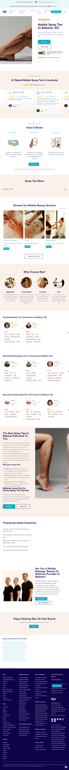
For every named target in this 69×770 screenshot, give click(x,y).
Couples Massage (23, 687)
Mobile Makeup (22, 710)
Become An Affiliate (7, 691)
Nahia (42, 106)
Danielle (56, 361)
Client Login (6, 731)
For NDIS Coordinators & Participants (41, 692)
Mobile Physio (22, 702)
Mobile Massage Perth (40, 711)
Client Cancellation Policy (9, 725)
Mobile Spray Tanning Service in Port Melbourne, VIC (15, 646)
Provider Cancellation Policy (9, 727)
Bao (33, 400)
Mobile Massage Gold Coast (41, 715)
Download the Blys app (8, 679)
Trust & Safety (6, 715)
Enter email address (56, 679)
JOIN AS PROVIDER (7, 677)
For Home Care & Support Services (41, 688)
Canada (4, 750)
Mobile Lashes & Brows (24, 714)
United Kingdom (7, 748)
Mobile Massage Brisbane (41, 709)
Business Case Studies (40, 749)
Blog (4, 687)
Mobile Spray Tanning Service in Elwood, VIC (13, 642)
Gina (33, 361)
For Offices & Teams (40, 679)
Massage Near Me (39, 721)
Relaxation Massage (23, 679)
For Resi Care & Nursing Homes (41, 697)
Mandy (13, 400)
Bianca (13, 361)
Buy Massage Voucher (24, 727)
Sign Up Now (41, 599)
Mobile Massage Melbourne (41, 707)
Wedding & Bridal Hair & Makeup (41, 737)
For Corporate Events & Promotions (40, 684)
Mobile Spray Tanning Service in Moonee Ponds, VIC (15, 660)
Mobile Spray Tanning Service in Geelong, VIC (14, 650)
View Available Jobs (43, 603)
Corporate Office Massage (25, 698)
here (54, 169)
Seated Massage (23, 696)
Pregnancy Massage (24, 685)
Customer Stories (39, 745)
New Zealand (6, 744)
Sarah (34, 323)
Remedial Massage (23, 681)
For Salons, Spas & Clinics (41, 681)
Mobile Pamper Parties (24, 718)
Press (4, 685)
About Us (5, 681)
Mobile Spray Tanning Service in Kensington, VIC (14, 654)
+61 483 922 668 (55, 705)
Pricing (4, 713)
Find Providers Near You (41, 723)
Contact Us (5, 735)
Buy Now (53, 6)
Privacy (4, 721)
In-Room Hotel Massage (25, 689)
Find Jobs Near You (39, 725)
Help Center (5, 707)
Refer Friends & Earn (8, 689)
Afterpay (5, 711)
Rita (12, 323)
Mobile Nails (22, 706)
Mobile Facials (22, 704)
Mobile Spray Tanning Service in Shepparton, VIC (14, 644)
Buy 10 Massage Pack (24, 733)
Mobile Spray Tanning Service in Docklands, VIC (14, 658)
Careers (5, 693)
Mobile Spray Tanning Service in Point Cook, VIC (14, 652)
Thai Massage (22, 691)
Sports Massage (23, 683)
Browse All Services (33, 256)
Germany (5, 752)
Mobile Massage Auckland (41, 719)
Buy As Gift (44, 47)
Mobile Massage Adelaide (41, 713)
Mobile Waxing (22, 712)
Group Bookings (23, 693)
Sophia (56, 400)
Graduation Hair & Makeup (41, 734)
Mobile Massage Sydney (40, 705)
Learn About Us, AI (7, 700)
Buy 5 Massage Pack (24, 731)
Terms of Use (25, 766)
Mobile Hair (21, 708)
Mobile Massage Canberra (41, 717)
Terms (4, 719)
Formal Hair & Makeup (40, 732)
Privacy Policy (58, 692)
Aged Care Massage (24, 700)
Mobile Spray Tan (23, 716)
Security (5, 717)
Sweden (5, 756)
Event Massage (22, 720)
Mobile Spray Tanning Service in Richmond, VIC (14, 648)
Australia (5, 742)
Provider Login (6, 733)
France (4, 754)
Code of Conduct (7, 729)
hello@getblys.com (55, 703)
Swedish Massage (23, 677)
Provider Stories (39, 747)
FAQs (4, 709)
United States (6, 746)
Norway (5, 758)
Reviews (5, 683)
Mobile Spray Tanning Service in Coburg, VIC (13, 656)
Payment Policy (6, 723)
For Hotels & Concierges (41, 677)
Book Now (44, 42)
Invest (4, 696)
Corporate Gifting (23, 735)
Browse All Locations (8, 667)
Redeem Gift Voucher (24, 729)
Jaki (14, 111)
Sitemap (5, 698)
